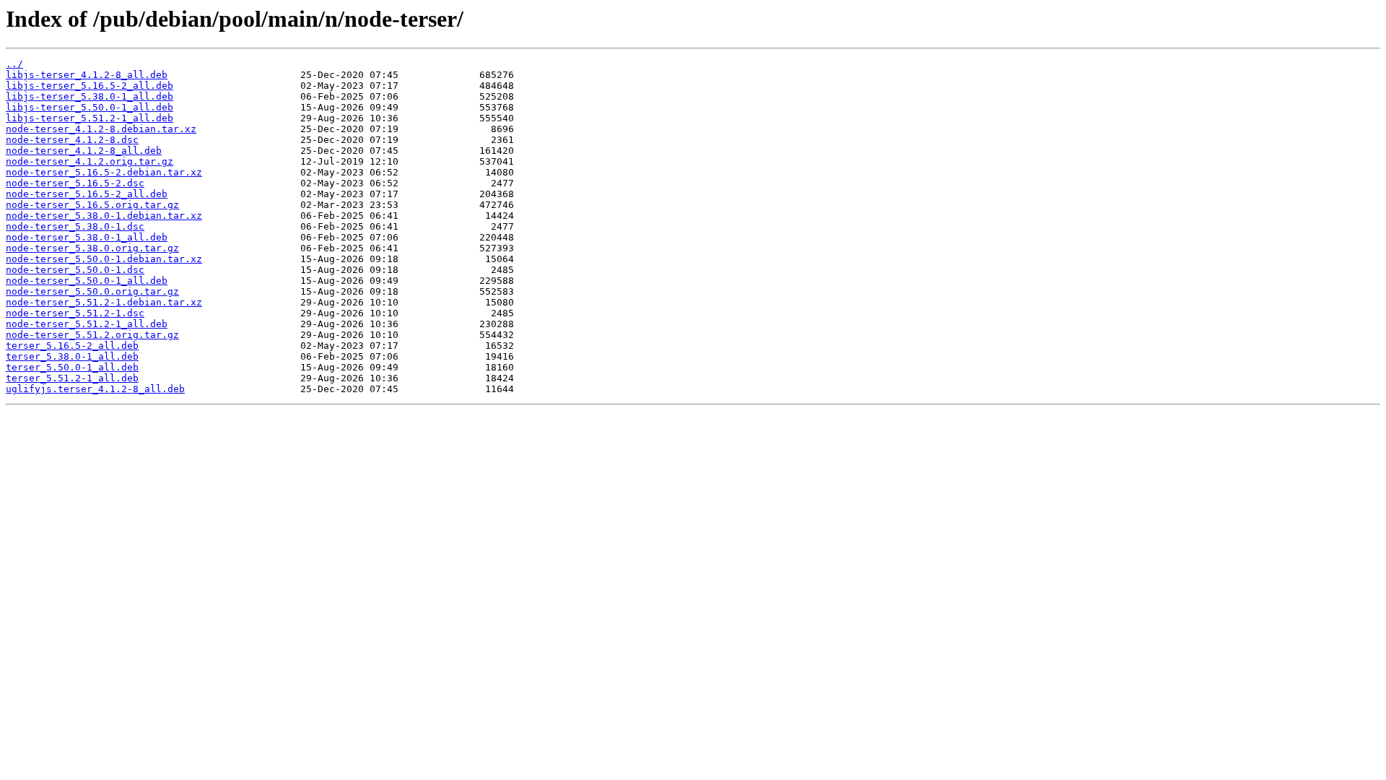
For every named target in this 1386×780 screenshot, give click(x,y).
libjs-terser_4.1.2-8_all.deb (86, 74)
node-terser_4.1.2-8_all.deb (84, 150)
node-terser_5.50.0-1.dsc (75, 269)
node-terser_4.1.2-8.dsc (72, 139)
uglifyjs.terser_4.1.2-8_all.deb (95, 389)
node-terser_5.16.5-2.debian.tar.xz (104, 172)
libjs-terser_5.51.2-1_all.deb (89, 118)
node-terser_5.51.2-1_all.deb (86, 323)
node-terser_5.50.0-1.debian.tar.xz (104, 259)
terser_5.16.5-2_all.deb (72, 345)
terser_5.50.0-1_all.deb (72, 367)
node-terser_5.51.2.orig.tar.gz (92, 334)
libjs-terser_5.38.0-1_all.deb (89, 96)
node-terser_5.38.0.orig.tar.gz (92, 248)
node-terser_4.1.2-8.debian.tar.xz (101, 129)
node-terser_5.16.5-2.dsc (75, 183)
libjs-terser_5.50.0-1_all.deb (89, 107)
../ (14, 63)
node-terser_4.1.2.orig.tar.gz (89, 161)
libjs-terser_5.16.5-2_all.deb (89, 85)
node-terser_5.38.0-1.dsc (75, 226)
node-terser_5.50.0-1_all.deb (86, 280)
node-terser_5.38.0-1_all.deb (86, 237)
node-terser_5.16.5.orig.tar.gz (92, 204)
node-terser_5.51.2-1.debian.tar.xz (104, 302)
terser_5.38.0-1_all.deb (72, 356)
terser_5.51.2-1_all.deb (72, 378)
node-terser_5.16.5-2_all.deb (86, 193)
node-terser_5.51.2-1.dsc (75, 313)
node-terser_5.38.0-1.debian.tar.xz (104, 215)
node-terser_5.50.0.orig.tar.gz (92, 291)
